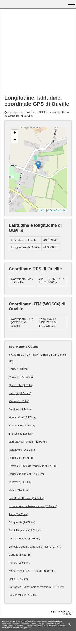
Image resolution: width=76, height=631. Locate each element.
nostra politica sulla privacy (18, 628)
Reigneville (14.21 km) (22, 449)
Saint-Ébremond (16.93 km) (25, 530)
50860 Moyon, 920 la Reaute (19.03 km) (32, 570)
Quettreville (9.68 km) (21, 385)
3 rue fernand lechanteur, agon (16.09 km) (33, 506)
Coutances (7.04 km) (21, 377)
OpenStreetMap (58, 210)
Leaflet (42, 210)
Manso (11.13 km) (19, 401)
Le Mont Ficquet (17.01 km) (24, 538)
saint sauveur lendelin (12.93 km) (28, 441)
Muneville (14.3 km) (20, 482)
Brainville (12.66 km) (21, 433)
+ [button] (14, 132)
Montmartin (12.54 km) (22, 425)
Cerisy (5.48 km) (18, 369)
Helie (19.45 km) (18, 578)
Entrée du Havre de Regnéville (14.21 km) (33, 465)
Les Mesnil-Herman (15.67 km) (26, 498)
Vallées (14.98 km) (19, 490)
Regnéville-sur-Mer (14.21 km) (26, 474)
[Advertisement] (38, 53)
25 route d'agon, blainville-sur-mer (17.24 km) (35, 546)
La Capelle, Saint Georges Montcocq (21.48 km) (36, 587)
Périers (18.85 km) (19, 562)
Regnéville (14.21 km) (21, 457)
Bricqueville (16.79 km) (22, 522)
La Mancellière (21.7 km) (23, 595)
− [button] (14, 139)
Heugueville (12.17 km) (22, 417)
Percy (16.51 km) (18, 514)
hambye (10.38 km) (20, 393)
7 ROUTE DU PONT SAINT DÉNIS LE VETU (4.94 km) (37, 358)
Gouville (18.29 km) (20, 554)
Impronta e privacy (61, 611)
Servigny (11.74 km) (20, 409)
